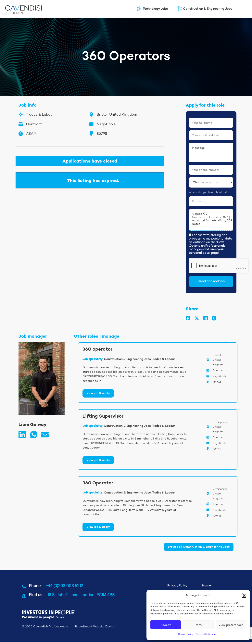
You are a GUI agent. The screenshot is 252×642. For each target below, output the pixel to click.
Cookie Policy (186, 634)
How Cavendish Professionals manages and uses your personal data (207, 247)
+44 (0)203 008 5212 (64, 585)
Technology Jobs (155, 9)
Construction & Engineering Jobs (207, 9)
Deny (198, 625)
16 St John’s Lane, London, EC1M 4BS (81, 594)
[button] (244, 595)
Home (206, 585)
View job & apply (98, 393)
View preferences (230, 625)
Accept (165, 625)
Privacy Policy (177, 585)
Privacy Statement (206, 634)
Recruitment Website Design (95, 626)
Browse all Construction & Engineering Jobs (199, 546)
